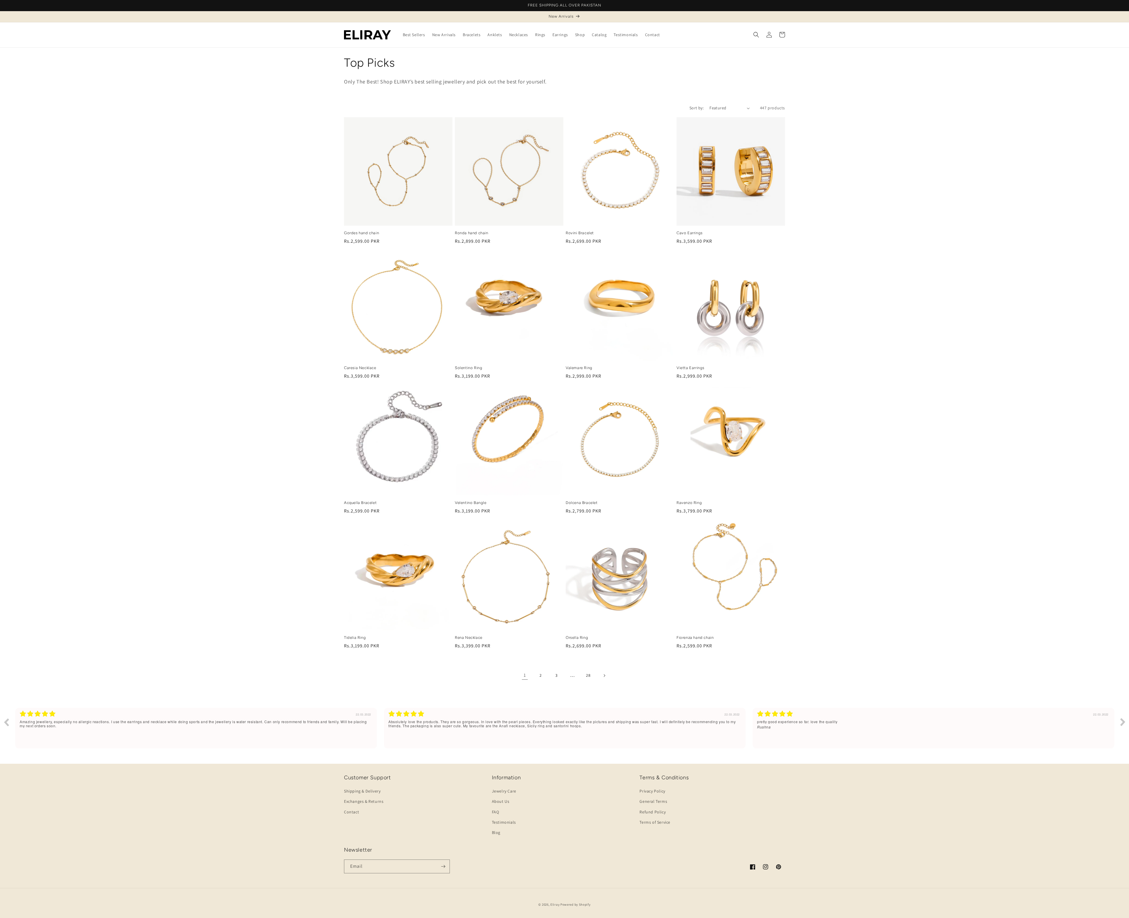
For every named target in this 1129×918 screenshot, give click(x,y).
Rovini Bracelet (580, 233)
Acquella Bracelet (360, 502)
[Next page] (604, 675)
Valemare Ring (579, 368)
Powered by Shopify (575, 904)
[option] (196, 728)
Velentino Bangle (471, 502)
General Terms (653, 801)
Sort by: (696, 107)
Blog (496, 832)
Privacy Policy (652, 791)
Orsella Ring (577, 637)
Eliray (555, 904)
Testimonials (504, 822)
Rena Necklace (468, 637)
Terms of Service (654, 822)
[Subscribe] (443, 866)
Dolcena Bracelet (582, 502)
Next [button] (1122, 722)
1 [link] (525, 675)
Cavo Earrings (690, 233)
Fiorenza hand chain (695, 637)
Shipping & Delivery (362, 791)
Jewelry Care (504, 791)
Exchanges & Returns (363, 801)
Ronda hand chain (471, 233)
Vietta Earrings (690, 368)
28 (588, 675)
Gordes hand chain (361, 233)
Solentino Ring (468, 368)
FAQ (495, 812)
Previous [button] (6, 722)
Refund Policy (652, 812)
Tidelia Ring (355, 637)
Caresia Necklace (360, 368)
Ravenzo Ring (689, 502)
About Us (501, 801)
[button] (756, 34)
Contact (351, 812)
